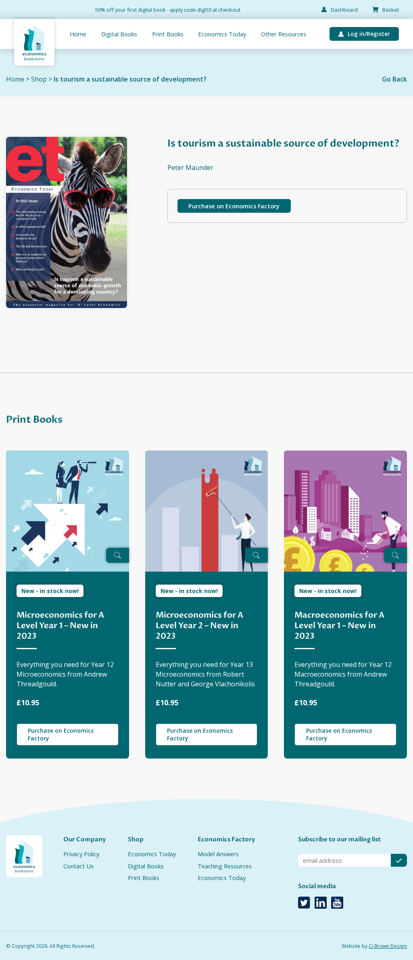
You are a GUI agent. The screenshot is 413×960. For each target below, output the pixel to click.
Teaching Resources (225, 866)
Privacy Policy (81, 854)
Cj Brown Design (388, 946)
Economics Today (222, 34)
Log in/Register (369, 34)
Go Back (394, 79)
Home (78, 34)
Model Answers (218, 854)
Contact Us (78, 866)
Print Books (168, 34)
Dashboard (344, 9)
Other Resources (283, 34)
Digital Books (119, 34)
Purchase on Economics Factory (234, 206)
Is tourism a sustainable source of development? (130, 79)
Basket (390, 9)
